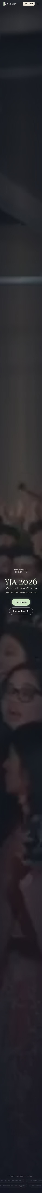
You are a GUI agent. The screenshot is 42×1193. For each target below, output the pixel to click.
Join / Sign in (28, 4)
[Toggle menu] (37, 3)
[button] (28, 1180)
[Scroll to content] (21, 1187)
